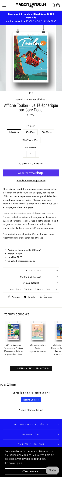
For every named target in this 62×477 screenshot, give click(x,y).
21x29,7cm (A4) (30, 140)
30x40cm (14, 132)
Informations (31, 434)
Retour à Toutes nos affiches (33, 368)
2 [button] (33, 93)
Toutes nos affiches (35, 99)
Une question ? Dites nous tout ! (31, 289)
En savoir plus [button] (13, 463)
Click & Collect (31, 270)
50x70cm (47, 132)
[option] (31, 16)
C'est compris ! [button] (30, 471)
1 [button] (30, 93)
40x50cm (30, 132)
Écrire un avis (31, 399)
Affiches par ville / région (31, 424)
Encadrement (31, 283)
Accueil (19, 99)
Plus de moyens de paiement (31, 180)
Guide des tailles (31, 277)
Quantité (31, 147)
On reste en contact (31, 444)
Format (31, 126)
